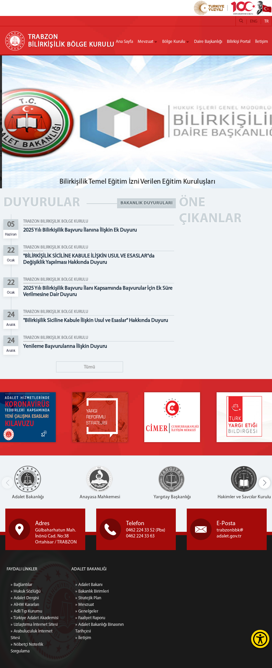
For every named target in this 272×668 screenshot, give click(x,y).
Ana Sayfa (124, 42)
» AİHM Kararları (25, 605)
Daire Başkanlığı (208, 42)
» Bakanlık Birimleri (92, 591)
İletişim (261, 42)
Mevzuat (145, 42)
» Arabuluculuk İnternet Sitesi (31, 634)
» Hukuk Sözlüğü (25, 591)
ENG (253, 22)
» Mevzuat (84, 605)
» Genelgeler (86, 611)
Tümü (89, 367)
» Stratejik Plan (88, 598)
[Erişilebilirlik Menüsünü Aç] (260, 639)
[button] (264, 483)
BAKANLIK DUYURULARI (146, 203)
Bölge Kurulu (173, 42)
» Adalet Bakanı (88, 585)
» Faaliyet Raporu (90, 618)
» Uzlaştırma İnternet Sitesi (34, 624)
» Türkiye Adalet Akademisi (34, 618)
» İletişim (83, 638)
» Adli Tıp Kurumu (26, 611)
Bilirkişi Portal (238, 42)
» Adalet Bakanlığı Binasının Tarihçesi (99, 627)
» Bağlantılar (21, 585)
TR (266, 22)
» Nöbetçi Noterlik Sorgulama (27, 647)
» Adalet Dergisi (25, 598)
